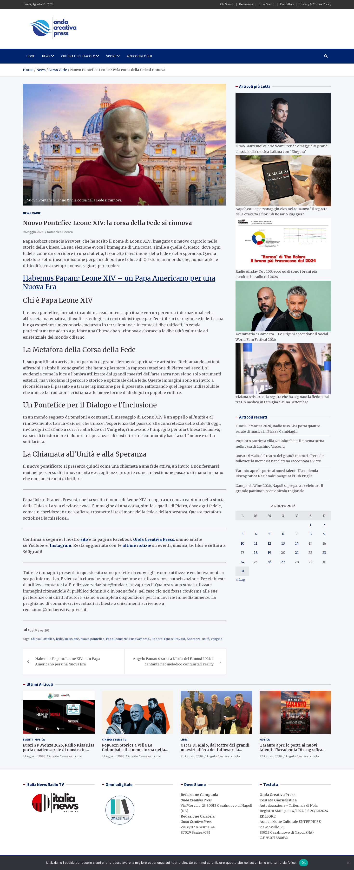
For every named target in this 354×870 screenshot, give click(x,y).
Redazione (246, 4)
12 (269, 543)
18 (256, 552)
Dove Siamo (267, 4)
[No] (348, 862)
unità (205, 639)
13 (283, 543)
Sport (111, 56)
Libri (184, 739)
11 (255, 543)
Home (30, 56)
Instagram (60, 545)
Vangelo (217, 639)
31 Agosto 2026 (34, 756)
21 (297, 552)
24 (242, 562)
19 (269, 552)
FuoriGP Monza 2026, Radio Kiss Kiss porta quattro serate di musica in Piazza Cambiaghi (58, 750)
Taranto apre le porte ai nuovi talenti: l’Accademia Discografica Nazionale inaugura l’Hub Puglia (291, 750)
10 (242, 543)
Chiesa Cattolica (42, 639)
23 (324, 552)
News (46, 56)
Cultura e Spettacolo (78, 56)
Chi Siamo (227, 4)
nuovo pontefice (93, 639)
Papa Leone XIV (117, 639)
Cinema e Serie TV (114, 739)
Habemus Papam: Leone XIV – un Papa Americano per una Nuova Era (67, 661)
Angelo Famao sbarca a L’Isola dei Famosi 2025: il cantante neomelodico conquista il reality (173, 661)
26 (269, 562)
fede (59, 639)
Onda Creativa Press (153, 539)
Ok (304, 862)
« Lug (240, 579)
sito (83, 539)
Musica (40, 739)
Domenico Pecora (60, 232)
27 (283, 562)
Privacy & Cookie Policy (315, 4)
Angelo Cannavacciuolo (65, 756)
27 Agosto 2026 (271, 756)
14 (297, 543)
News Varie (32, 213)
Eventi (28, 739)
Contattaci (287, 4)
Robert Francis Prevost (168, 639)
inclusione (72, 639)
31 (242, 571)
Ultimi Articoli (39, 684)
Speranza (194, 639)
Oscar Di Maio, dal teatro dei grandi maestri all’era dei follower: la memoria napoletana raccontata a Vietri (215, 752)
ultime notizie (137, 545)
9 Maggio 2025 (33, 232)
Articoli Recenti (139, 56)
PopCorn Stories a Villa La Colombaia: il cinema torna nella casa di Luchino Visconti (133, 750)
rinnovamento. (139, 639)
